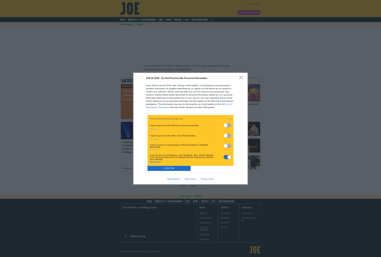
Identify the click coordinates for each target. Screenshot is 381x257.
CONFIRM (169, 168)
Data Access (190, 179)
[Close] (242, 78)
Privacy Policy (207, 179)
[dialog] (190, 129)
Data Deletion (173, 179)
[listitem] (190, 118)
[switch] (227, 125)
